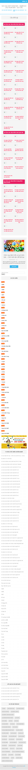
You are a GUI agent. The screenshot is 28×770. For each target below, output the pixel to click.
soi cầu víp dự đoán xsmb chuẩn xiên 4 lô (10, 520)
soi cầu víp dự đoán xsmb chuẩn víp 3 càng (10, 512)
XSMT (3, 294)
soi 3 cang (4, 720)
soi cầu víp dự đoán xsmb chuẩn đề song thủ (10, 487)
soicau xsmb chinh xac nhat (8, 730)
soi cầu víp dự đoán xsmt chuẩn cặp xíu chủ (10, 529)
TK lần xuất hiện (5, 392)
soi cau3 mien (5, 724)
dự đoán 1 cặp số (14, 711)
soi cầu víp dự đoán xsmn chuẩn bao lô (9, 554)
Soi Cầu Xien (11, 739)
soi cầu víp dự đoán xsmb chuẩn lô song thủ (10, 506)
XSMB (3, 284)
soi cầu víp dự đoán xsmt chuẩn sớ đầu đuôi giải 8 (11, 540)
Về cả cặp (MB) (5, 341)
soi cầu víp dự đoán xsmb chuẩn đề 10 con (10, 478)
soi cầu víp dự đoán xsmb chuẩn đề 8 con (10, 475)
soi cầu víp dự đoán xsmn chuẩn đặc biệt (9, 563)
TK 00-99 (4, 397)
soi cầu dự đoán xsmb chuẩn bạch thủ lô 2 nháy (11, 461)
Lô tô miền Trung (6, 412)
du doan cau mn (20, 708)
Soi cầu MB (4, 736)
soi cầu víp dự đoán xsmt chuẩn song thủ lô (10, 546)
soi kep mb (20, 745)
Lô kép (3, 371)
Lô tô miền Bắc (5, 402)
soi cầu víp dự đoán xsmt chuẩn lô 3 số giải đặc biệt (12, 537)
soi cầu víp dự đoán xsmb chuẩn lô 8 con (9, 495)
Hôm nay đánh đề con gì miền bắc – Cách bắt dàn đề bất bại (14, 256)
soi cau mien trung (6, 727)
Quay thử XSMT (5, 428)
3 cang (3, 708)
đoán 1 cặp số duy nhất (7, 760)
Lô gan (3, 361)
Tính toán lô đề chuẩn (5, 583)
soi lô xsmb (17, 754)
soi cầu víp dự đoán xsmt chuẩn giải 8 (9, 535)
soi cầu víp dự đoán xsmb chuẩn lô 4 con (9, 489)
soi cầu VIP (4, 739)
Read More (14, 266)
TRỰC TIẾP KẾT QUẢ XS (6, 586)
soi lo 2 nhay (5, 748)
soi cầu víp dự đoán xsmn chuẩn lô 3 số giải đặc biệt (12, 560)
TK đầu (3, 377)
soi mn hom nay (5, 757)
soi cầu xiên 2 (19, 739)
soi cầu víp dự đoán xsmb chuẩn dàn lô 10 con (11, 467)
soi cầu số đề (21, 736)
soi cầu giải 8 (13, 733)
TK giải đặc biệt (5, 387)
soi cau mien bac (20, 724)
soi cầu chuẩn (5, 733)
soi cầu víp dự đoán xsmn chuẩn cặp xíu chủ (10, 557)
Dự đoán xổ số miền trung (6, 523)
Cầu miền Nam (5, 351)
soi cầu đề (4, 745)
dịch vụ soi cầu (5, 711)
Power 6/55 (4, 320)
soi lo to (12, 748)
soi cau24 (12, 724)
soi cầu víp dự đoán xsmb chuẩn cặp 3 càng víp (11, 464)
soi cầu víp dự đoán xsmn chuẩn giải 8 (9, 566)
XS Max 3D (4, 325)
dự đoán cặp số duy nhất (7, 717)
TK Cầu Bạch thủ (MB (5, 617)
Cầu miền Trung (5, 356)
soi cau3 (16, 720)
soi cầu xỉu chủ (22, 742)
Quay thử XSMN (5, 433)
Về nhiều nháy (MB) (6, 346)
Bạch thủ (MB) (5, 330)
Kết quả (3, 300)
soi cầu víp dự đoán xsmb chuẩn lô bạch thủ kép (11, 503)
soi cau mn (15, 727)
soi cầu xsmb (4, 742)
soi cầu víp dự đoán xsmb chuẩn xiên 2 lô (10, 515)
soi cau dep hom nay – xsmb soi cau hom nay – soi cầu (13, 455)
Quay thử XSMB (5, 423)
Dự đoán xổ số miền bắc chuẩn (7, 498)
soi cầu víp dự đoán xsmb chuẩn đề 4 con (10, 469)
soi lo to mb (19, 748)
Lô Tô (2, 659)
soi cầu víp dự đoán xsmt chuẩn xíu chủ (9, 549)
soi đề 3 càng (19, 757)
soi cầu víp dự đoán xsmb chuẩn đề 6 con (10, 472)
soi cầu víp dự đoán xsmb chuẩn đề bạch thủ (10, 481)
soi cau (10, 720)
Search (3, 274)
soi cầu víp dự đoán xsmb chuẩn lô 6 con (9, 492)
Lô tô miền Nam (5, 407)
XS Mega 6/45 (5, 310)
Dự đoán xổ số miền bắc (6, 458)
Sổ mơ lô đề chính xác (5, 580)
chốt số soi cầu (11, 708)
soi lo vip (4, 754)
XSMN (3, 289)
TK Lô (2, 634)
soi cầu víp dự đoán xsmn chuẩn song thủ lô (10, 574)
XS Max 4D (4, 315)
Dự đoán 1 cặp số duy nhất (7, 714)
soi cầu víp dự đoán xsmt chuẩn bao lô (9, 526)
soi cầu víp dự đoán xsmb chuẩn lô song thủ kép (11, 509)
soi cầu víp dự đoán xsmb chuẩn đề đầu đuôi (10, 484)
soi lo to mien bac (6, 751)
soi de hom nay (12, 745)
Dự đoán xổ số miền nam (6, 552)
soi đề (12, 757)
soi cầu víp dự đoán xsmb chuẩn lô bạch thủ (10, 501)
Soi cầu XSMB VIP (13, 742)
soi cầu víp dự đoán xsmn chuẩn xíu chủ (9, 577)
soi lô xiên (11, 754)
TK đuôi (3, 382)
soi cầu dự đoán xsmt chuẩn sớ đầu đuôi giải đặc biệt (12, 543)
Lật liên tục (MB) (5, 335)
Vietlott (3, 305)
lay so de (17, 717)
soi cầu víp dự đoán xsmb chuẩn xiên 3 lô (10, 518)
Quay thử (4, 418)
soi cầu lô (21, 733)
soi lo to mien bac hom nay (18, 751)
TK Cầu (2, 614)
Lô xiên (3, 366)
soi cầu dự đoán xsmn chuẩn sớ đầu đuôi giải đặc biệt (12, 571)
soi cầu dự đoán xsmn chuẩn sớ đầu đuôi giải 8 (11, 569)
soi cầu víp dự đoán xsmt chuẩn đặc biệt (9, 532)
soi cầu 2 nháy (19, 730)
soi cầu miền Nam (12, 736)
